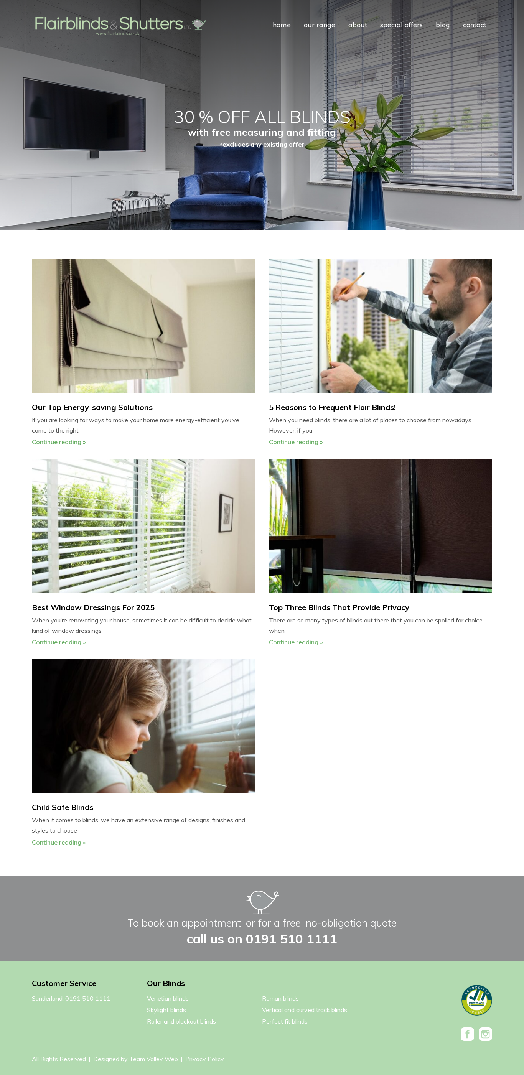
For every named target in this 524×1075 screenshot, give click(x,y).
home (282, 24)
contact (474, 24)
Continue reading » (59, 442)
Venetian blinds (168, 998)
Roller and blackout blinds (181, 1021)
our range (319, 24)
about (357, 24)
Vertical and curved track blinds (304, 1010)
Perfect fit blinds (285, 1021)
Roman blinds (280, 998)
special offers (401, 24)
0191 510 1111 (291, 939)
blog (443, 24)
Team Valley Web (154, 1059)
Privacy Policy (204, 1059)
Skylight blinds (166, 1010)
